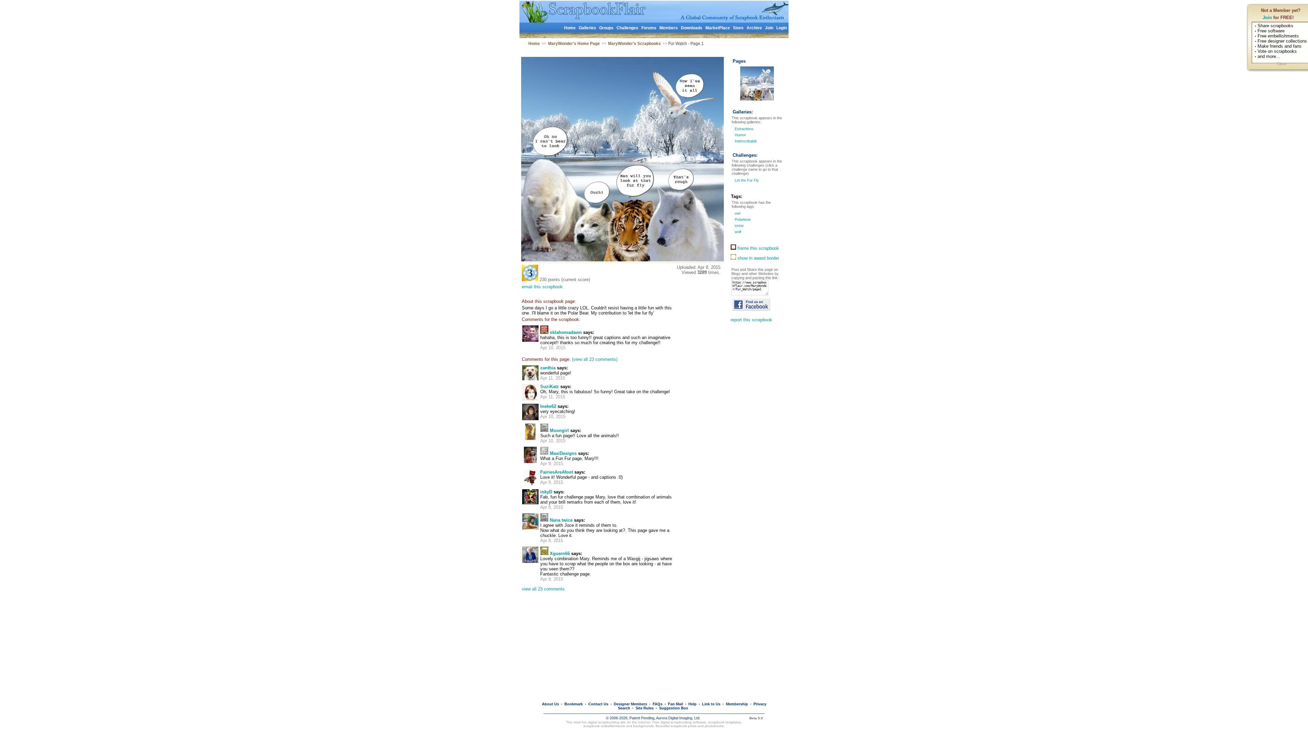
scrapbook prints (684, 726)
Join (1267, 17)
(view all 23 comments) (595, 359)
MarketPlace (717, 28)
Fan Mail (675, 704)
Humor (740, 135)
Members (668, 28)
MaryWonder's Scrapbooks (634, 43)
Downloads (691, 28)
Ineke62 (548, 406)
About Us (550, 704)
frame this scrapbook (757, 248)
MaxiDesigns (563, 453)
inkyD (546, 491)
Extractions (744, 129)
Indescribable (746, 141)
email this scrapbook (542, 286)
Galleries (587, 28)
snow (739, 226)
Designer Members (630, 704)
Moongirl (559, 430)
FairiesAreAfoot (556, 472)
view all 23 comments (543, 589)
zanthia (548, 367)
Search (624, 708)
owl (737, 213)
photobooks (714, 726)
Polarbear (742, 219)
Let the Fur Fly (746, 180)
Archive (754, 28)
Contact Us (598, 704)
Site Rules (645, 708)
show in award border (757, 258)
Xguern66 (560, 553)
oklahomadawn (566, 332)
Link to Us (711, 704)
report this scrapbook (751, 319)
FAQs (658, 704)
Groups (606, 28)
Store (738, 28)
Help (692, 704)
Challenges (627, 28)
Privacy (759, 704)
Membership (737, 704)
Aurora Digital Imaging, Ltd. (678, 718)
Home (570, 28)
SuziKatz (549, 386)
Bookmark (573, 704)
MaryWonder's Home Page (574, 43)
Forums (648, 28)
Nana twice (561, 520)
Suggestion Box (673, 708)
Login (781, 28)
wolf (737, 232)
